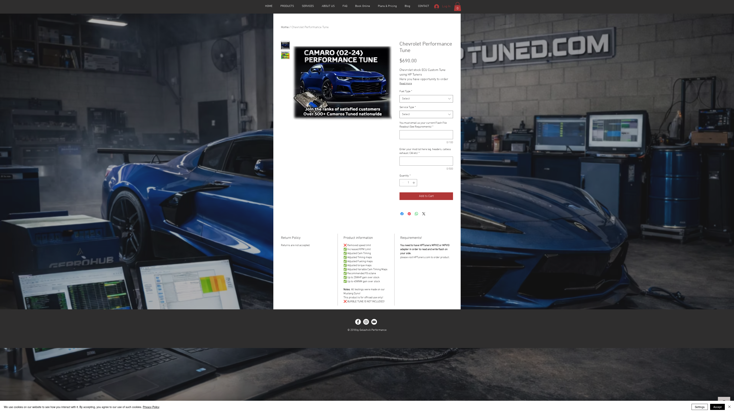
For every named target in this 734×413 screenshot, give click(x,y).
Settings (700, 407)
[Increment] (414, 182)
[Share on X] (423, 213)
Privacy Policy (151, 407)
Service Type (407, 107)
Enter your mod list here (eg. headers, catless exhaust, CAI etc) (425, 151)
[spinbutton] (408, 182)
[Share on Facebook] (402, 213)
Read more (405, 83)
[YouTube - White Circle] (374, 322)
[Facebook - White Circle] (358, 322)
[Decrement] (402, 182)
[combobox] (426, 98)
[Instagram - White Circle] (366, 322)
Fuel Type (405, 91)
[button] (457, 6)
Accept (717, 407)
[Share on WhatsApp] (416, 213)
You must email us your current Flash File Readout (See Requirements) (423, 124)
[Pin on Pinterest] (409, 213)
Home (285, 27)
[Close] (729, 407)
